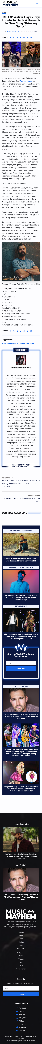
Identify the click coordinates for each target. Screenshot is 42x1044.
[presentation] (21, 544)
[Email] (30, 37)
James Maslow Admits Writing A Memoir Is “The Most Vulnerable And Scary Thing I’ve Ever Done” (21, 716)
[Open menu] (37, 3)
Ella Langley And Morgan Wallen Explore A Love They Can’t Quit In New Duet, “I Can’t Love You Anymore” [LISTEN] (21, 636)
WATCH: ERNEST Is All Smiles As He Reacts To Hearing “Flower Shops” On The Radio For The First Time (21, 483)
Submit (21, 994)
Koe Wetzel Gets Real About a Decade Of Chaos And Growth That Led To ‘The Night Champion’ (21, 856)
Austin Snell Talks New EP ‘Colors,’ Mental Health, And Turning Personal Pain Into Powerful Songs (21, 597)
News (4, 12)
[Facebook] (10, 37)
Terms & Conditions (31, 1036)
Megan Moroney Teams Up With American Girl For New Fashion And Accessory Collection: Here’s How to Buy (21, 789)
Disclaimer (21, 1038)
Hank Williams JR (10, 343)
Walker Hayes (27, 343)
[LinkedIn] (20, 37)
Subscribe (21, 668)
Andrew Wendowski (21, 368)
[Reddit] (24, 37)
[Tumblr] (17, 37)
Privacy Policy (19, 1036)
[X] (13, 37)
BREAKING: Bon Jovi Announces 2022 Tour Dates (22, 499)
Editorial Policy (8, 1036)
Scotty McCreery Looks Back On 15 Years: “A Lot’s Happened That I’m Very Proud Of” (21, 560)
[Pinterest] (27, 37)
